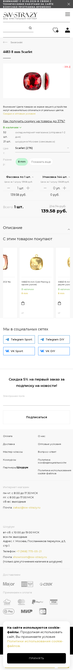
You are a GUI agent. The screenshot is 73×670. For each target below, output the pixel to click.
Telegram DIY (55, 339)
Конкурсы (9, 459)
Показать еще (41, 161)
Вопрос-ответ (47, 451)
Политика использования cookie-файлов (54, 472)
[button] (42, 148)
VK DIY (50, 351)
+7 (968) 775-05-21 (29, 551)
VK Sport (17, 351)
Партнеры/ (15, 467)
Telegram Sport (21, 339)
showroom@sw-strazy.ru (30, 557)
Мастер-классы (13, 451)
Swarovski (17, 42)
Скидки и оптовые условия (19, 113)
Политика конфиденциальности (52, 461)
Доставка (9, 444)
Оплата (7, 436)
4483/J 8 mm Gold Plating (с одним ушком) (35, 283)
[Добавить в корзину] (22, 303)
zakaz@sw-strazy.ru (26, 507)
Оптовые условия (49, 444)
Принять (36, 658)
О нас (41, 436)
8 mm (24, 293)
